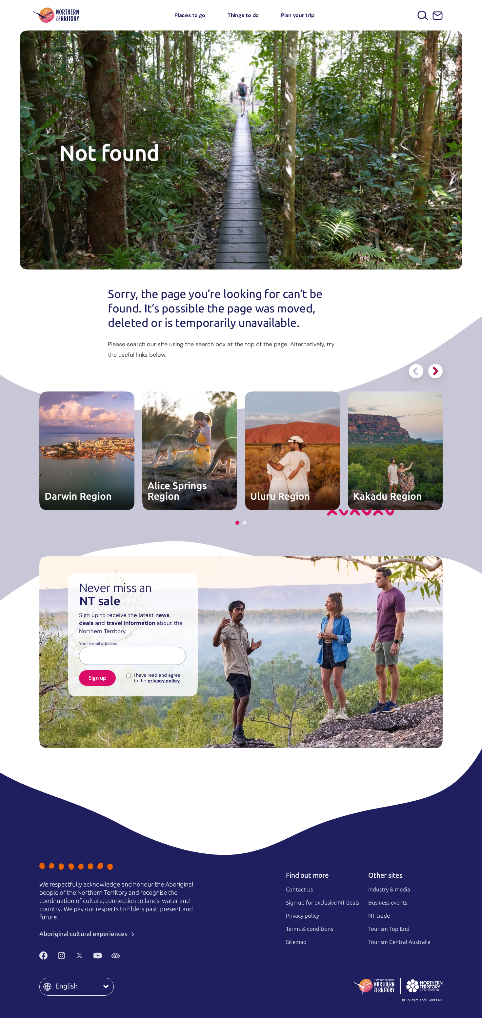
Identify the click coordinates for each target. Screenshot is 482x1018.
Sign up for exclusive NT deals (322, 902)
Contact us (299, 889)
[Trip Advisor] (115, 955)
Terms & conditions (309, 929)
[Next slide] (435, 371)
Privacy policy (302, 915)
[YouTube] (97, 955)
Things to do (243, 15)
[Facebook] (43, 955)
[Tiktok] (134, 955)
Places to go (189, 15)
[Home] (56, 15)
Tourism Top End (389, 929)
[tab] (237, 523)
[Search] (422, 15)
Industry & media (389, 889)
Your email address (98, 643)
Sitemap (296, 942)
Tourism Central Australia (399, 942)
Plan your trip (297, 15)
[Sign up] (437, 15)
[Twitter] (79, 955)
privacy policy (164, 681)
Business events (387, 902)
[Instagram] (61, 955)
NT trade (379, 915)
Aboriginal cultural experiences (84, 934)
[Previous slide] (416, 371)
